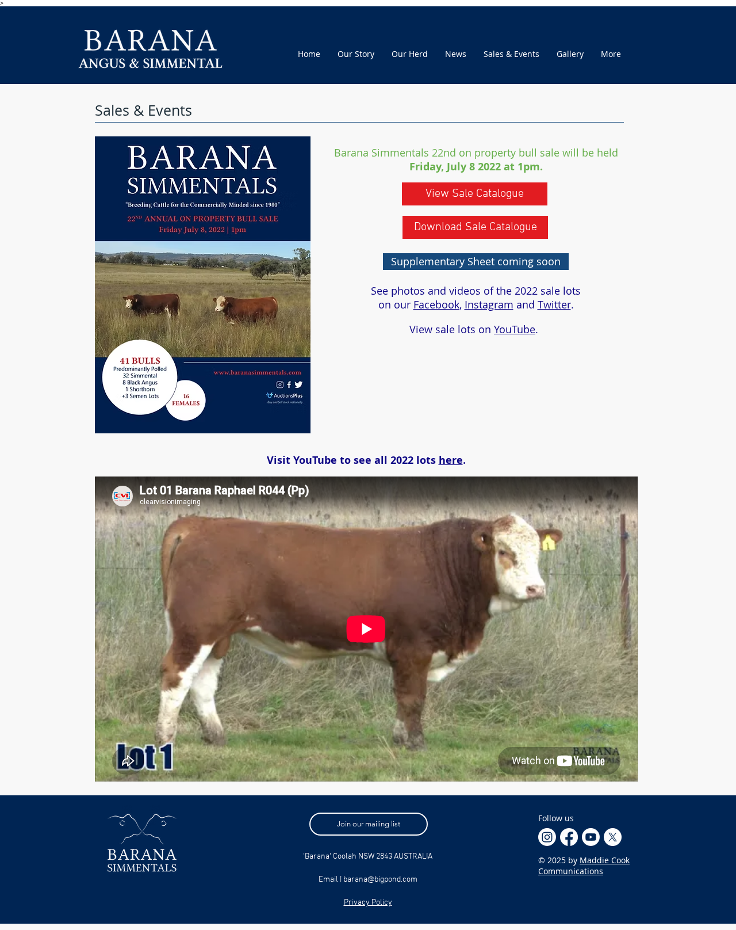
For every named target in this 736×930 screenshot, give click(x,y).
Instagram (489, 304)
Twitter (554, 304)
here (451, 460)
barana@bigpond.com (380, 880)
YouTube (514, 329)
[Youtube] (591, 837)
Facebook (436, 304)
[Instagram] (547, 837)
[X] (613, 837)
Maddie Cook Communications (584, 865)
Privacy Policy (368, 903)
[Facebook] (569, 837)
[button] (476, 261)
